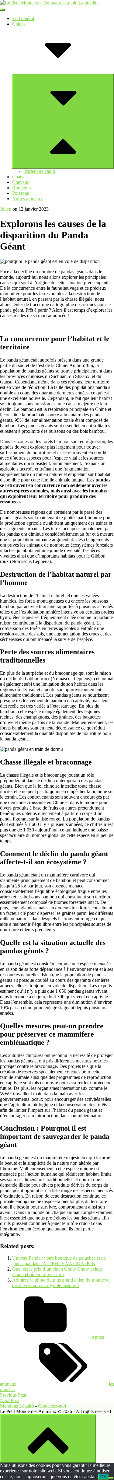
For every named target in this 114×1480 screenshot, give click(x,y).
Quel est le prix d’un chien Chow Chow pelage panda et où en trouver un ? (57, 1271)
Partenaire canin (39, 171)
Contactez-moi (52, 1405)
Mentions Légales (17, 1405)
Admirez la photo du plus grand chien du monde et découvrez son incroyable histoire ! (60, 1282)
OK (103, 1477)
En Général (23, 18)
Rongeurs (21, 187)
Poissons (20, 193)
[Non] (111, 1478)
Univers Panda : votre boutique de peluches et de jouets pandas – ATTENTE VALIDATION (59, 1260)
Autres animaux (27, 198)
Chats (17, 176)
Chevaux (20, 182)
